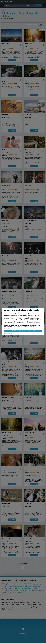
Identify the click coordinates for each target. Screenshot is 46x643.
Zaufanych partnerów (21, 321)
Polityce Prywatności (35, 322)
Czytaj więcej (6, 328)
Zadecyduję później (8, 333)
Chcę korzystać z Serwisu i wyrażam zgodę (23, 331)
